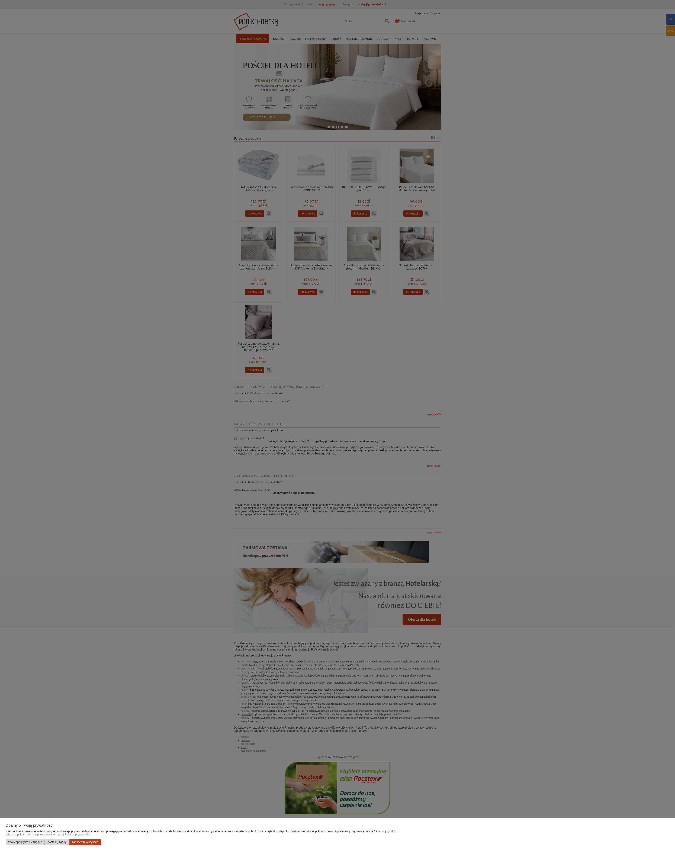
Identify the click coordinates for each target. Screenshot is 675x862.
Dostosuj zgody (57, 842)
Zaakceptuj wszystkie (85, 842)
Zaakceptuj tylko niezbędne (25, 842)
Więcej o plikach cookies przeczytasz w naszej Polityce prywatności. (48, 834)
